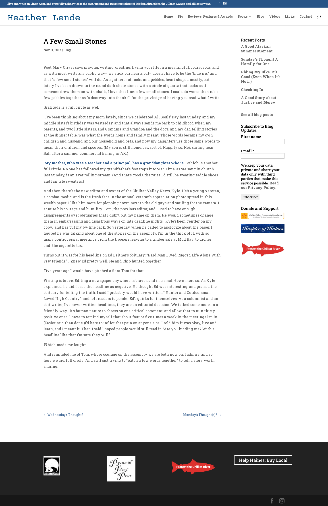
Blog (260, 17)
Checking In (252, 89)
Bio (180, 17)
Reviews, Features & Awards (210, 17)
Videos (274, 17)
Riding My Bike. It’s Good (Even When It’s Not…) (260, 77)
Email (247, 151)
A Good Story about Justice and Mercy (258, 100)
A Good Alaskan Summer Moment (257, 48)
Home (168, 17)
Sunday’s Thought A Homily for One (259, 61)
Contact (305, 17)
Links (290, 17)
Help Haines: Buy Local (263, 460)
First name (251, 136)
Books (242, 17)
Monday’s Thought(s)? (202, 415)
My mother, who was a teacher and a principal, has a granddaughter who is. (114, 163)
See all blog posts (257, 114)
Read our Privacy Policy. (260, 185)
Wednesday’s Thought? (63, 415)
